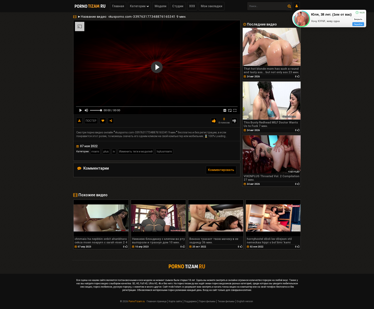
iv (114, 151)
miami (95, 151)
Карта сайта (175, 301)
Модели (160, 6)
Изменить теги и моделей (136, 151)
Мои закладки (211, 6)
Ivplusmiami (164, 151)
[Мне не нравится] (234, 121)
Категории (138, 6)
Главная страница (157, 301)
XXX (192, 6)
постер (91, 120)
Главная (118, 6)
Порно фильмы (207, 301)
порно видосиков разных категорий (231, 283)
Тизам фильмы (226, 301)
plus (106, 151)
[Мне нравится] (214, 121)
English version (245, 301)
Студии (177, 6)
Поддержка (190, 301)
